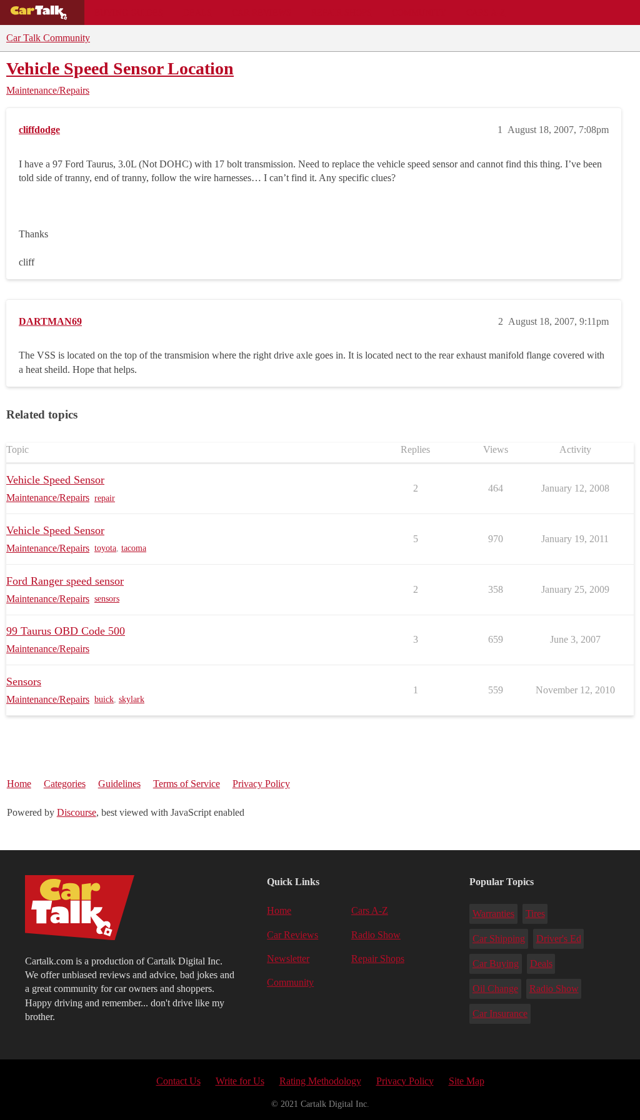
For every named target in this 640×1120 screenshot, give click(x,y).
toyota (105, 548)
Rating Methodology (320, 1081)
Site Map (466, 1081)
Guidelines (119, 783)
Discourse (76, 812)
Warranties (493, 913)
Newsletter (288, 958)
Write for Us (240, 1081)
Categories (65, 783)
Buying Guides (128, 12)
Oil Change (495, 988)
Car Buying (495, 963)
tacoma (133, 548)
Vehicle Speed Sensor (55, 479)
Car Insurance (500, 1013)
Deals (197, 12)
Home (19, 783)
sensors (106, 598)
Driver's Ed (558, 938)
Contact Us (178, 1081)
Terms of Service (186, 783)
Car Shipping (498, 938)
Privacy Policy (261, 783)
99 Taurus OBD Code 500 (65, 631)
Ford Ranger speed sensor (65, 581)
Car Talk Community (48, 37)
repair (104, 498)
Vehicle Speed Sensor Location (120, 68)
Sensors (23, 681)
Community (419, 12)
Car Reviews (261, 12)
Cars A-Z (486, 12)
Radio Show (376, 934)
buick (104, 699)
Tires (535, 913)
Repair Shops (341, 12)
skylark (131, 699)
